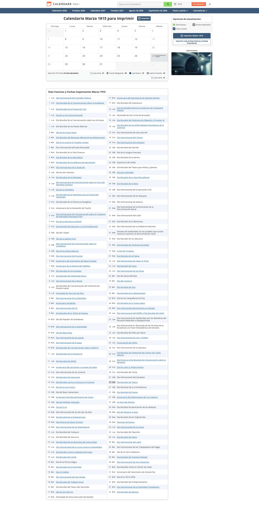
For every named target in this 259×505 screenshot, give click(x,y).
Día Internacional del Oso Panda (70, 477)
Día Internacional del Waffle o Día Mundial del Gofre (140, 313)
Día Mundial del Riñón (66, 361)
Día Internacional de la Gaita (69, 342)
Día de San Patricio (64, 492)
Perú (75, 4)
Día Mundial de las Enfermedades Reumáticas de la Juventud (140, 126)
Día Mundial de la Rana (127, 183)
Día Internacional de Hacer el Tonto (133, 261)
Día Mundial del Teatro (127, 382)
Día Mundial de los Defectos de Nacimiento (75, 162)
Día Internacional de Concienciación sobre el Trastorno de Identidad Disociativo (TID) (80, 215)
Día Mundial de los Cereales (68, 271)
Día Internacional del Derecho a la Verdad (136, 308)
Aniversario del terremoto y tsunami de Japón (76, 367)
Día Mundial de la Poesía (128, 256)
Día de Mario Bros (64, 332)
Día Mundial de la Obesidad (68, 177)
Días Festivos (181, 25)
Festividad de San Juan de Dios (70, 293)
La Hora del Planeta (125, 402)
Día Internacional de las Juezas (70, 337)
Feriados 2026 (78, 10)
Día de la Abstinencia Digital (68, 221)
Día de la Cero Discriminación (69, 115)
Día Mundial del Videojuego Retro (71, 276)
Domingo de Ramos (125, 422)
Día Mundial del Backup (128, 492)
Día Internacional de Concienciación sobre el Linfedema (76, 244)
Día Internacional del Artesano (130, 142)
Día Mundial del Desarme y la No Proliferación (77, 226)
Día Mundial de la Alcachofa (68, 467)
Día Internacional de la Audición (70, 167)
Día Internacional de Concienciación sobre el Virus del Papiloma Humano (80, 183)
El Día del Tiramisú (125, 251)
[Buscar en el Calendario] (168, 4)
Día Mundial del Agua (127, 266)
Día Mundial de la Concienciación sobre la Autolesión (80, 103)
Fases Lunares (181, 29)
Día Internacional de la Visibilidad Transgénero (138, 487)
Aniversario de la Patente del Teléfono (73, 266)
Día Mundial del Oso (126, 287)
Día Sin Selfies (62, 472)
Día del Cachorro (124, 281)
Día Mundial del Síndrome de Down (133, 245)
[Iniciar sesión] (209, 4)
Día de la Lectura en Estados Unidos (72, 142)
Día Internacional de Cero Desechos (133, 462)
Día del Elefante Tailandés (67, 402)
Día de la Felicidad (125, 172)
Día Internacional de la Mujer (69, 281)
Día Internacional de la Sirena (130, 427)
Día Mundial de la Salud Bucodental (133, 177)
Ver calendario (199, 4)
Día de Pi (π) (61, 407)
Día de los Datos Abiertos (67, 251)
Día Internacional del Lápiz (129, 442)
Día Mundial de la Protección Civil (71, 109)
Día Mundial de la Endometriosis (71, 417)
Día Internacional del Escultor (69, 256)
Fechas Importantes (203, 25)
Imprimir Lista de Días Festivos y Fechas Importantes (192, 42)
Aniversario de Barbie (66, 303)
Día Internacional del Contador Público (73, 98)
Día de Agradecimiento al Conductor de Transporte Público (140, 109)
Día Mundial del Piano (127, 437)
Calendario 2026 (59, 10)
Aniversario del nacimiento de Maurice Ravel (76, 261)
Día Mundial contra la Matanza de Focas (74, 452)
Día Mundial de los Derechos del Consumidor (76, 442)
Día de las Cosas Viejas (66, 132)
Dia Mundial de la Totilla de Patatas (72, 313)
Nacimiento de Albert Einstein (69, 422)
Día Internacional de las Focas (130, 271)
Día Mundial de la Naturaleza (69, 157)
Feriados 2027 (117, 10)
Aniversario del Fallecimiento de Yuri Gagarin (137, 397)
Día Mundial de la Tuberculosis (131, 303)
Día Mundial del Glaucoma (68, 377)
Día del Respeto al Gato (127, 412)
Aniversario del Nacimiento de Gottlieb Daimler (138, 98)
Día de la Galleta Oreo (66, 238)
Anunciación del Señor (127, 342)
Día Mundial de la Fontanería (69, 354)
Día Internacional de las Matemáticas (73, 427)
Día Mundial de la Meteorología (131, 293)
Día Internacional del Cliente (130, 137)
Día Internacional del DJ (66, 308)
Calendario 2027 (98, 10)
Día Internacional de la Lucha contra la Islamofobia (79, 447)
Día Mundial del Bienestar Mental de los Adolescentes (80, 137)
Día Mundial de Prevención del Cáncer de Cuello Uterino (139, 353)
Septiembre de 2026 (158, 10)
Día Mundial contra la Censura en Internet (75, 382)
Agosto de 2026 (136, 10)
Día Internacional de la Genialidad (71, 326)
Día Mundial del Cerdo (66, 457)
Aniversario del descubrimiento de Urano (74, 397)
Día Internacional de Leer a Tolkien (132, 337)
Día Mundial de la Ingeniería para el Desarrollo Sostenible (77, 195)
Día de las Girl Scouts (65, 387)
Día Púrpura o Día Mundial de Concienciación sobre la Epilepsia (141, 361)
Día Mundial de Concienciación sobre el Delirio (77, 347)
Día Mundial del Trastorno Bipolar (132, 457)
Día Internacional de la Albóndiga (71, 298)
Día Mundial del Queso (127, 392)
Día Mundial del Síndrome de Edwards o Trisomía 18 (140, 120)
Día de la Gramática (65, 189)
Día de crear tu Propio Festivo (130, 367)
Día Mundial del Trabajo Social (70, 482)
